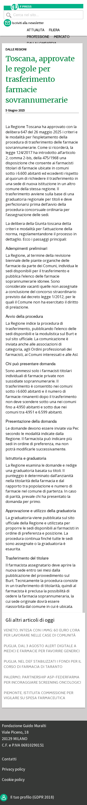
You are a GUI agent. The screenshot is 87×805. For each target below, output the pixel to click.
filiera (54, 30)
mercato (62, 36)
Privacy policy (13, 769)
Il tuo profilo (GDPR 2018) (31, 797)
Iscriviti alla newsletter (28, 23)
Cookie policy (13, 779)
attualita (35, 30)
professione (38, 36)
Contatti (9, 759)
